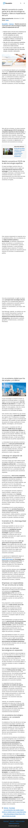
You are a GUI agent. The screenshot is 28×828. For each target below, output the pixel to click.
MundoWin (5, 24)
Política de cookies (20, 821)
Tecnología (12, 808)
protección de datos (7, 559)
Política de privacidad (14, 823)
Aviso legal (6, 821)
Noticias (11, 24)
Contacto (12, 821)
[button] (20, 3)
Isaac (7, 20)
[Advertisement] (14, 100)
